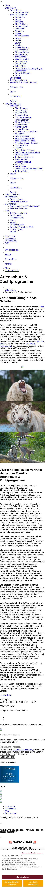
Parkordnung (10, 241)
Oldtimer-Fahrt (21, 145)
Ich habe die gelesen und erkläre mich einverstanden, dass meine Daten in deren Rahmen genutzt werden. (22, 751)
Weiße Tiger (20, 64)
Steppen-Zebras (22, 52)
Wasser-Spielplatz (23, 162)
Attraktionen (15, 106)
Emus (17, 75)
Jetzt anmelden (7, 757)
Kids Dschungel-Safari (25, 138)
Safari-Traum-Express (24, 150)
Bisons (18, 19)
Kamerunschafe (22, 36)
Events (13, 220)
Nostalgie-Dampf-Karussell (27, 143)
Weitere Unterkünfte (19, 201)
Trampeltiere (20, 57)
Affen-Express (21, 108)
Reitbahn (19, 148)
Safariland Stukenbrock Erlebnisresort (9, 780)
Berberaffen (20, 17)
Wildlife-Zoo (10, 8)
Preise (13, 92)
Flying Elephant (22, 120)
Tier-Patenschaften (18, 80)
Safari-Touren (16, 10)
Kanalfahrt (19, 134)
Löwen (18, 43)
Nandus (18, 45)
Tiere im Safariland (18, 15)
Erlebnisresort (11, 197)
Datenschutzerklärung (24, 749)
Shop (7, 5)
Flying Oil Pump (22, 122)
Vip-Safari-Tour (21, 12)
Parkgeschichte (17, 225)
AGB (7, 243)
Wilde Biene (20, 166)
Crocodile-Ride (21, 115)
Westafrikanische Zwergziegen (28, 68)
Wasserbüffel (20, 71)
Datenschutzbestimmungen (32, 853)
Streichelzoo (15, 78)
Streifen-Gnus (21, 54)
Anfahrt (13, 101)
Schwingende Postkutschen (27, 152)
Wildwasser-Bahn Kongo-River (28, 169)
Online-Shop (15, 96)
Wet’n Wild (20, 164)
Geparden (19, 31)
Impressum (10, 236)
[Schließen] (1, 823)
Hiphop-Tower (21, 127)
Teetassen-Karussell (24, 157)
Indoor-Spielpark (12, 194)
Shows (13, 173)
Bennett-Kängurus (23, 73)
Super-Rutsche (21, 155)
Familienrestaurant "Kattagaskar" (24, 206)
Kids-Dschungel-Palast (25, 141)
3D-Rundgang (16, 229)
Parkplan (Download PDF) (22, 227)
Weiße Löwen (21, 61)
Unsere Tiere (6, 695)
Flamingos (19, 29)
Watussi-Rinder (22, 59)
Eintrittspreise (16, 215)
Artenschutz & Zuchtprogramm (23, 82)
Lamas (18, 40)
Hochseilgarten (21, 129)
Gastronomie (10, 204)
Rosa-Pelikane (21, 50)
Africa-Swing (20, 110)
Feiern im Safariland (19, 208)
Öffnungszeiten (16, 87)
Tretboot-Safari (21, 171)
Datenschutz (10, 238)
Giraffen (18, 33)
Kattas (18, 38)
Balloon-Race (21, 113)
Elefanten (19, 22)
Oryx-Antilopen (21, 47)
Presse (13, 222)
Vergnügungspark (13, 103)
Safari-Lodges (16, 199)
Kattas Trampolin (22, 136)
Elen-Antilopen (21, 24)
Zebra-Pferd (20, 66)
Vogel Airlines (21, 159)
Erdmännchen (21, 26)
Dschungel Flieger (23, 117)
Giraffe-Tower (21, 124)
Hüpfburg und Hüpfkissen (26, 131)
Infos (7, 211)
